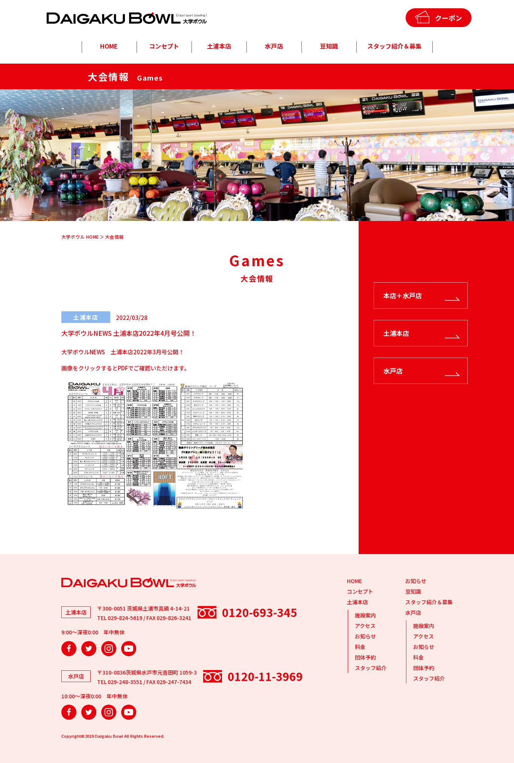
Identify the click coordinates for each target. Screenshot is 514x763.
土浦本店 (219, 45)
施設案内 (365, 615)
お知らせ (365, 636)
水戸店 (274, 45)
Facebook (68, 648)
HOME (109, 45)
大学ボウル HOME (80, 236)
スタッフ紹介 (370, 668)
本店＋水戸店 (402, 295)
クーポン (448, 18)
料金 (360, 646)
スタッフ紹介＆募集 (394, 45)
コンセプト (164, 45)
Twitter (88, 648)
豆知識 (329, 45)
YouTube (128, 648)
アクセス (365, 625)
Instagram (108, 648)
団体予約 (365, 657)
